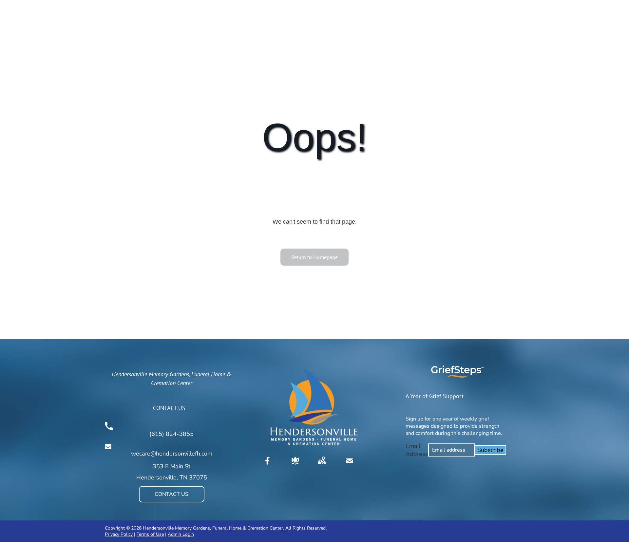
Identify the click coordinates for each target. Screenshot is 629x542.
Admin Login (181, 534)
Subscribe (490, 450)
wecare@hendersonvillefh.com (171, 454)
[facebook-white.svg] (267, 465)
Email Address (417, 450)
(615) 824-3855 (171, 434)
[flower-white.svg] (295, 465)
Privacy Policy (119, 534)
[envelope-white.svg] (349, 465)
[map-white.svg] (321, 465)
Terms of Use (150, 534)
